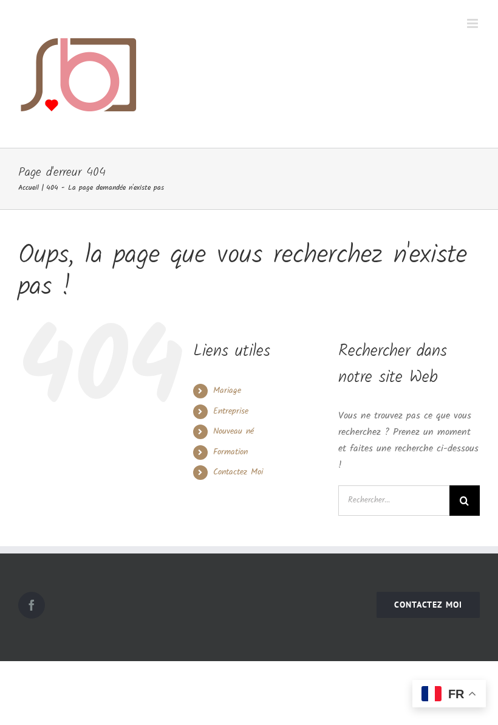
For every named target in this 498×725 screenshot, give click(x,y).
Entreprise (230, 411)
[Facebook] (31, 605)
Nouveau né (233, 431)
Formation (230, 452)
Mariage (227, 390)
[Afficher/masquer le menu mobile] (473, 23)
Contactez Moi (238, 472)
